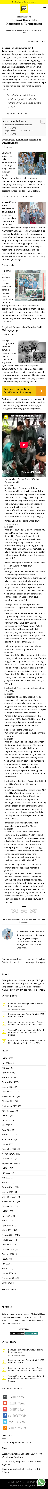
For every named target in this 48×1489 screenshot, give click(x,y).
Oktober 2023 (8, 1101)
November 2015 (9, 1278)
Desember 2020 (9, 1244)
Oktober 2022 (8, 1158)
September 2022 (9, 1163)
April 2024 (6, 1072)
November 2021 (9, 1201)
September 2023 (9, 1106)
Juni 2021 (6, 1216)
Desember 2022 (9, 1149)
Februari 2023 (8, 1139)
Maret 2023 (7, 1134)
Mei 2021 (6, 1220)
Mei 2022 (6, 1177)
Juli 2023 (6, 1115)
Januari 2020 (7, 1273)
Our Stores (20, 1482)
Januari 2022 (7, 1192)
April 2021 (6, 1225)
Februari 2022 (8, 1187)
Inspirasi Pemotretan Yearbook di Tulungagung (18, 132)
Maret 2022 (7, 1182)
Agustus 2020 (8, 1254)
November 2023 (9, 1096)
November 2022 (9, 1153)
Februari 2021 (8, 1235)
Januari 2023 (7, 1144)
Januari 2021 (7, 1239)
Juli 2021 (6, 1211)
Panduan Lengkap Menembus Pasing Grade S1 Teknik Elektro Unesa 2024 (25, 1023)
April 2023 (6, 1130)
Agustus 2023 (8, 1111)
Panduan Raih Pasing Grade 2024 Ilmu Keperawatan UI (25, 1005)
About (11, 1482)
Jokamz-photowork (17, 1333)
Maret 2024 (7, 1077)
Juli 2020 (6, 1259)
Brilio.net (22, 113)
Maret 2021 (7, 1230)
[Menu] (44, 8)
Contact (31, 1482)
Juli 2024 (6, 1058)
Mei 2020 (6, 1268)
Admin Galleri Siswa (32, 31)
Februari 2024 (8, 1082)
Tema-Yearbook (24, 17)
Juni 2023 (6, 1120)
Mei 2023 (6, 1125)
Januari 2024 (7, 1087)
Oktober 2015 (8, 1282)
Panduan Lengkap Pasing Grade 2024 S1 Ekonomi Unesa (27, 1015)
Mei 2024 (6, 1067)
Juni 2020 (6, 1263)
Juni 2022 (6, 1173)
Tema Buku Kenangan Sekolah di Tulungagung (18, 126)
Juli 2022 (6, 1168)
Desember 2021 (9, 1196)
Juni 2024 (6, 1063)
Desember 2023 (9, 1091)
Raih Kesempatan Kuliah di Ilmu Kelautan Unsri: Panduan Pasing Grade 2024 (27, 1041)
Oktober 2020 (8, 1249)
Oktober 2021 (8, 1206)
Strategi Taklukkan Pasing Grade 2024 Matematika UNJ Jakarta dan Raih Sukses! (26, 1032)
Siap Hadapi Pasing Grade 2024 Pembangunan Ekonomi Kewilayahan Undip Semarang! (24, 732)
